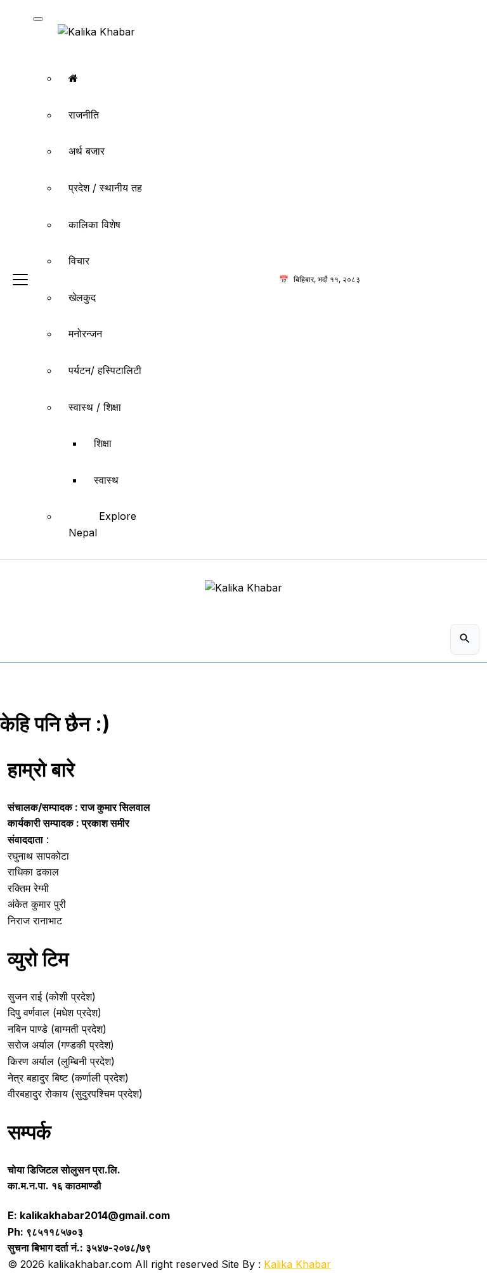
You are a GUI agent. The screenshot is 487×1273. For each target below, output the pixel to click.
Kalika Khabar (297, 1264)
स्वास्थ (106, 480)
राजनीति (83, 114)
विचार (78, 260)
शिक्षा (103, 443)
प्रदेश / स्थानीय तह (105, 187)
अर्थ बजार (86, 151)
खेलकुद (82, 297)
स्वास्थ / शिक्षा (94, 407)
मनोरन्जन (85, 333)
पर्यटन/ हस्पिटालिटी (104, 370)
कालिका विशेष (94, 224)
